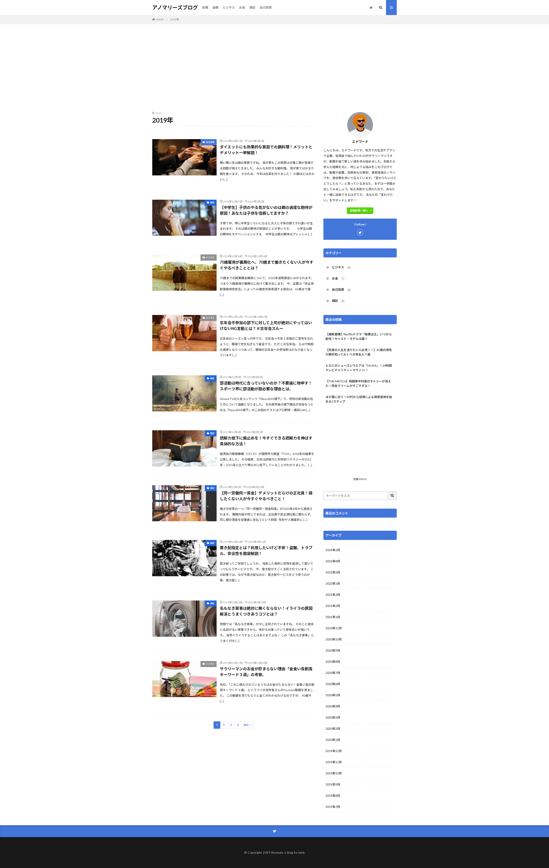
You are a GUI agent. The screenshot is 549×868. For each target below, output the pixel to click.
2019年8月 (333, 795)
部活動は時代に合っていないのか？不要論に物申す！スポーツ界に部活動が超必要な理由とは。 (266, 386)
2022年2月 (333, 572)
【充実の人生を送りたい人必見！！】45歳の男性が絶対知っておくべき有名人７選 (359, 352)
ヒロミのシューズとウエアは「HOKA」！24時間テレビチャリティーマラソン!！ (359, 368)
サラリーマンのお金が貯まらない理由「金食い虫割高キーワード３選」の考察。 (266, 671)
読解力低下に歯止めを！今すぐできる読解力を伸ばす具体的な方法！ (266, 441)
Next (246, 725)
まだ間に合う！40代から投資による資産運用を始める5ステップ (359, 399)
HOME (160, 19)
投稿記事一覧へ (359, 210)
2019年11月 (334, 762)
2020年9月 (333, 650)
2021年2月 (333, 606)
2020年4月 (333, 706)
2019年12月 (334, 751)
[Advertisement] (274, 67)
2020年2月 (333, 728)
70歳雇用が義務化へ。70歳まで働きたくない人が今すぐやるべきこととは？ (266, 265)
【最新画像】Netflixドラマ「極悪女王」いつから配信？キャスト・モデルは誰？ (359, 336)
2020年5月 (333, 695)
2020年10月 (334, 639)
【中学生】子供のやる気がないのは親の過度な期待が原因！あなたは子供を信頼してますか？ (266, 210)
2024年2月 (333, 550)
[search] (392, 495)
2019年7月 (333, 807)
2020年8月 (333, 661)
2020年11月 (334, 628)
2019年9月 (333, 784)
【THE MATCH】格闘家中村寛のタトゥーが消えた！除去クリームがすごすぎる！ (358, 383)
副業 (216, 7)
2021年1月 (333, 617)
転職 (205, 7)
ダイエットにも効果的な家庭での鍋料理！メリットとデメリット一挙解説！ (266, 149)
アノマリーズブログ (175, 7)
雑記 (252, 7)
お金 (242, 7)
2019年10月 (334, 773)
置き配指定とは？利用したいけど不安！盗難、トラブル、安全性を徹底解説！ (266, 550)
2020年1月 (333, 740)
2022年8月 (333, 561)
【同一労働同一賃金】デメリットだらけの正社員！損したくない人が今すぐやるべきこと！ (266, 496)
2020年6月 (333, 684)
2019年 (174, 19)
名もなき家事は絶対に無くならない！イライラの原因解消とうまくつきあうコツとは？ (266, 611)
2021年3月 (333, 594)
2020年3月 (333, 717)
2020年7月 (333, 673)
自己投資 (266, 7)
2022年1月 (333, 583)
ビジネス (229, 7)
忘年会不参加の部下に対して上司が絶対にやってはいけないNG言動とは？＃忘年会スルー (266, 325)
